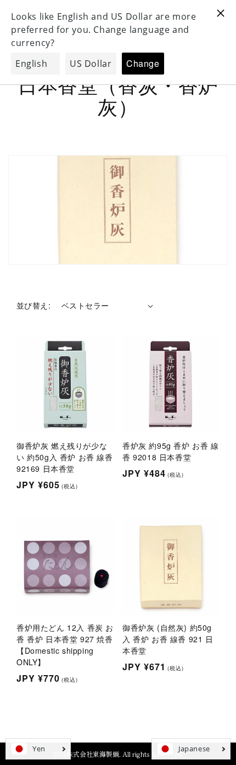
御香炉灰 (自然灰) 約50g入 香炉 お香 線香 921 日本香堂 (167, 639)
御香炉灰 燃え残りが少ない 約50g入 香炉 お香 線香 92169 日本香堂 (64, 457)
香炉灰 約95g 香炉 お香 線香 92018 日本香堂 (170, 451)
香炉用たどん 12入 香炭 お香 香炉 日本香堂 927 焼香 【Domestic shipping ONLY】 (65, 644)
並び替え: (33, 305)
